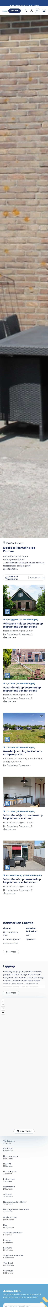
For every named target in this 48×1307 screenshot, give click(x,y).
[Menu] (44, 11)
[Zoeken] (25, 10)
